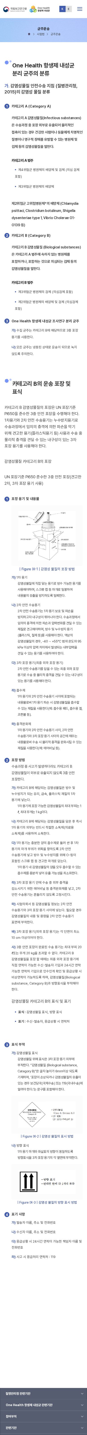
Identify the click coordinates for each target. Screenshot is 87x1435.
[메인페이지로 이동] (40, 10)
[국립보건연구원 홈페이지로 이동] (16, 10)
